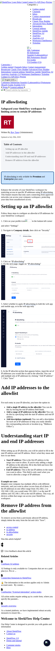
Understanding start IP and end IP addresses (25, 156)
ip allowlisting (12, 532)
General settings (39, 28)
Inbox (34, 14)
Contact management (41, 16)
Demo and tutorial (14, 640)
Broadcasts (37, 19)
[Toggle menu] (54, 32)
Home (5, 87)
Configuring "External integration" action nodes (21, 592)
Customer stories (13, 645)
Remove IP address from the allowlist (22, 160)
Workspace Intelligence (42, 40)
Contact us (10, 634)
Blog (8, 647)
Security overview (8, 606)
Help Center (22, 2)
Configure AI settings (10, 564)
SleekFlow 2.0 (12, 638)
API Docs (41, 2)
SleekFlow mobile (40, 31)
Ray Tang (14, 132)
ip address (10, 529)
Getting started (38, 9)
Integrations (37, 26)
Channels (36, 11)
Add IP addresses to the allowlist (20, 153)
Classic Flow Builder (41, 21)
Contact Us (32, 2)
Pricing (49, 2)
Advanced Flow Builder (42, 24)
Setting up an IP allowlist (16, 149)
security (9, 534)
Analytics (36, 36)
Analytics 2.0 (38, 38)
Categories (6, 65)
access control (12, 527)
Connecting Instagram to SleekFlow (16, 578)
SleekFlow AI (38, 33)
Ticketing (36, 43)
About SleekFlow (13, 631)
